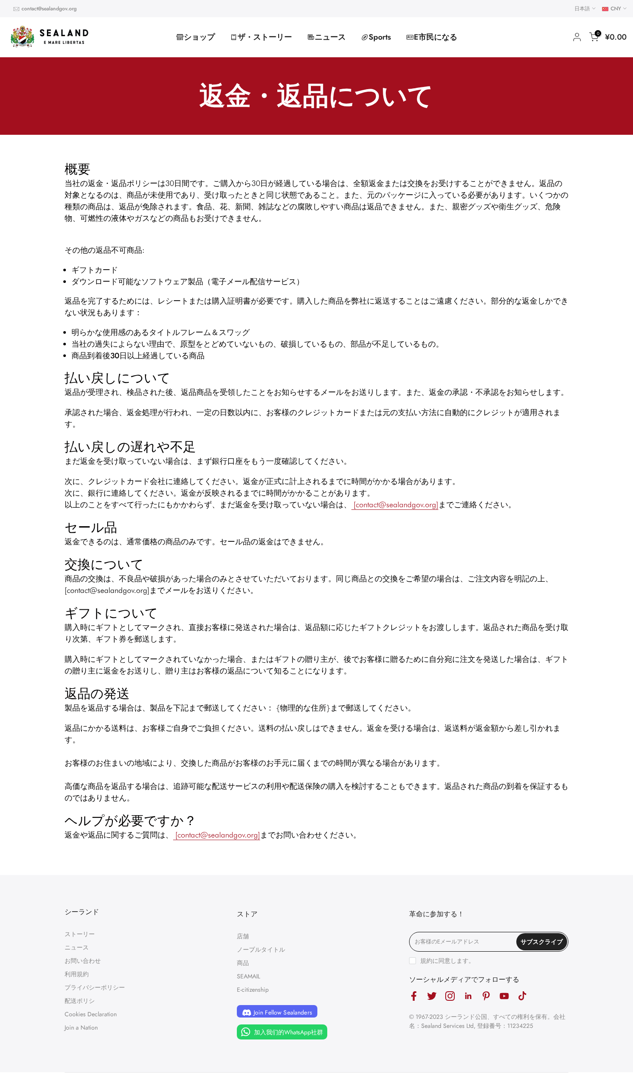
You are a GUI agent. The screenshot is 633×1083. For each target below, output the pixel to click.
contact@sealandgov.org (49, 8)
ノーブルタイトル (261, 949)
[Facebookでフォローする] (414, 996)
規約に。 (447, 960)
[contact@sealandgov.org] (394, 504)
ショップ (199, 37)
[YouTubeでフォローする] (504, 996)
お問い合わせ (83, 960)
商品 (243, 963)
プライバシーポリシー (95, 987)
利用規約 (77, 974)
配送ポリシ (80, 1000)
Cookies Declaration (91, 1014)
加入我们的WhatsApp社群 (287, 1032)
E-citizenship (253, 989)
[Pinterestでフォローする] (486, 996)
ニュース (330, 37)
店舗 (243, 936)
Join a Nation (81, 1027)
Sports (380, 37)
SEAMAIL (248, 976)
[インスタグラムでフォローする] (450, 996)
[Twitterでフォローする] (432, 996)
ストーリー (80, 934)
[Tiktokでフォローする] (522, 996)
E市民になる (435, 37)
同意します (453, 960)
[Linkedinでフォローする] (468, 996)
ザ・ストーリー (265, 37)
